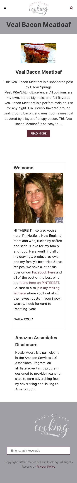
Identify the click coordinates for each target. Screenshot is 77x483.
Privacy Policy (46, 466)
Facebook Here (43, 272)
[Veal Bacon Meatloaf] (38, 54)
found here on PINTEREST (39, 283)
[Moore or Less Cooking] (38, 8)
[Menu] (5, 8)
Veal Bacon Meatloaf (38, 72)
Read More (39, 134)
